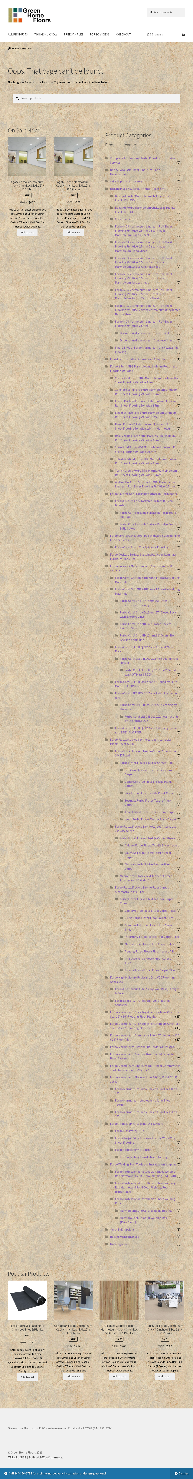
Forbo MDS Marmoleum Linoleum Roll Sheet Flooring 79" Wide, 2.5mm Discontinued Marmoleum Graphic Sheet (143, 230)
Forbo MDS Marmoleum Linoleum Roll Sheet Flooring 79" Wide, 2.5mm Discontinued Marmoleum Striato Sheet (143, 278)
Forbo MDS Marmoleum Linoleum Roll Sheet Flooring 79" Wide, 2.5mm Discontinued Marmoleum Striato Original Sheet (143, 262)
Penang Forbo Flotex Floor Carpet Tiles (150, 951)
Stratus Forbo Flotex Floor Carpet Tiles (150, 970)
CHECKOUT (123, 34)
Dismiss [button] (184, 1473)
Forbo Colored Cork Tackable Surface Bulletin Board (143, 494)
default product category (126, 181)
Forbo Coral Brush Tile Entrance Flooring (141, 547)
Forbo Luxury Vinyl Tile (129, 1131)
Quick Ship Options (122, 1229)
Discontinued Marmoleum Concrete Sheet (147, 340)
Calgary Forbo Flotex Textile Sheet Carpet (152, 845)
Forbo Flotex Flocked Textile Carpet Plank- (147, 763)
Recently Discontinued (124, 1236)
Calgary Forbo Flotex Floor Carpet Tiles (150, 910)
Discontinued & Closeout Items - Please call (138, 189)
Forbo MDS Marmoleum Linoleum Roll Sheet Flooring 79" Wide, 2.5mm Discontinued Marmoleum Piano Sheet (143, 246)
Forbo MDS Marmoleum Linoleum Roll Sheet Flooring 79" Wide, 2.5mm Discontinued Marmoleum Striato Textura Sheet (143, 294)
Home (15, 48)
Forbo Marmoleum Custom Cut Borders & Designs (142, 1047)
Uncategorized (119, 1244)
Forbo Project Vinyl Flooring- (133, 1150)
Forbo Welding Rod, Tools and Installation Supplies (143, 1164)
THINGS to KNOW (45, 34)
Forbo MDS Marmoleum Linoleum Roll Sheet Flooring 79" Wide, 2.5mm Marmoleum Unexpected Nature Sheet (147, 310)
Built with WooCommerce (45, 1457)
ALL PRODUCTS (18, 34)
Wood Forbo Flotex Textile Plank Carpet (150, 819)
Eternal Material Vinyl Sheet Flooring (144, 1157)
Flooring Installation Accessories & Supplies (138, 359)
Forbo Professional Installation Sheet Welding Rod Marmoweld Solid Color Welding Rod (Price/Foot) (145, 1187)
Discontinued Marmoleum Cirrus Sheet (144, 333)
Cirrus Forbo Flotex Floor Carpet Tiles (149, 918)
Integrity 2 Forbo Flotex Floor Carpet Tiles (152, 937)
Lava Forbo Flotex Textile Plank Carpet (150, 793)
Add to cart (27, 232)
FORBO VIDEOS (100, 34)
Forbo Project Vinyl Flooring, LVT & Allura (136, 1123)
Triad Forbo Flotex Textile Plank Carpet (150, 812)
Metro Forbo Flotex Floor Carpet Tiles (149, 944)
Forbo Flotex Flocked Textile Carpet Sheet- (147, 838)
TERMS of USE (17, 1457)
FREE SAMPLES (73, 34)
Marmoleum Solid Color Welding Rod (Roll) (147, 1210)
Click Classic (123, 219)
